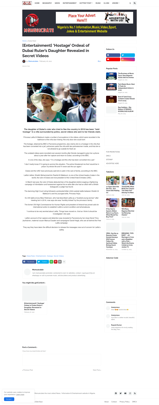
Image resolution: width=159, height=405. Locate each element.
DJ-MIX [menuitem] (106, 3)
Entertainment (41, 256)
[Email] (60, 262)
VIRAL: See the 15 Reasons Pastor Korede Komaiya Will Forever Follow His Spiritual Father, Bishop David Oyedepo (112, 240)
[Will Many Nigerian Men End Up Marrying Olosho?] (128, 202)
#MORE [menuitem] (115, 3)
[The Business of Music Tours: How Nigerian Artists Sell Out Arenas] (111, 76)
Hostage (50, 256)
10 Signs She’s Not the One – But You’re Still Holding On (112, 189)
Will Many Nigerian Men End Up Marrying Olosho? (128, 212)
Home (24, 41)
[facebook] (113, 55)
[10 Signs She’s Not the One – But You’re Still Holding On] (112, 180)
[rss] (135, 393)
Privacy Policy (125, 402)
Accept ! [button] (9, 399)
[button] (130, 3)
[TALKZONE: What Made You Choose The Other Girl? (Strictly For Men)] (128, 180)
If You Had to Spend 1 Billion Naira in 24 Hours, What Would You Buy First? (112, 213)
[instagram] (128, 59)
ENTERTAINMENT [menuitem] (69, 3)
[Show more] (64, 262)
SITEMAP (109, 159)
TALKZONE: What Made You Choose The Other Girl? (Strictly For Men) (128, 189)
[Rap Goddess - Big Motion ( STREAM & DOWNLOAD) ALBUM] (111, 109)
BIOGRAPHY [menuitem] (47, 3)
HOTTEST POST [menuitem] (85, 3)
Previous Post (28, 370)
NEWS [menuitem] (57, 3)
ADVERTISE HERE (112, 163)
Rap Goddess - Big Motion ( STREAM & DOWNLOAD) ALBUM (125, 109)
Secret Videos (59, 256)
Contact (114, 402)
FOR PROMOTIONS (113, 152)
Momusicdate (38, 270)
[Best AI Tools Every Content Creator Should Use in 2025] (111, 99)
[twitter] (128, 55)
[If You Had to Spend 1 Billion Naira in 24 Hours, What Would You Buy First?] (112, 202)
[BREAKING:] (128, 227)
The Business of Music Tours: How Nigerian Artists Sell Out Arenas (126, 75)
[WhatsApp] (51, 262)
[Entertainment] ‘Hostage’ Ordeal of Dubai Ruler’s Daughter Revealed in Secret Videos (34, 306)
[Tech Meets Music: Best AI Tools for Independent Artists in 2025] (111, 86)
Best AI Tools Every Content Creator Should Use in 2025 (126, 98)
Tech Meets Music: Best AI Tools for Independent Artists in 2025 (126, 87)
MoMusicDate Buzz (36, 402)
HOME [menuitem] (37, 3)
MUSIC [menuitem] (98, 3)
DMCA (108, 156)
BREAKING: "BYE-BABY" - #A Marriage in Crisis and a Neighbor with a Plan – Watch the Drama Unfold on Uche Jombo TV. (128, 240)
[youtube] (113, 59)
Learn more (20, 394)
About (106, 402)
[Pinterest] (55, 262)
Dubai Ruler (32, 41)
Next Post (96, 370)
